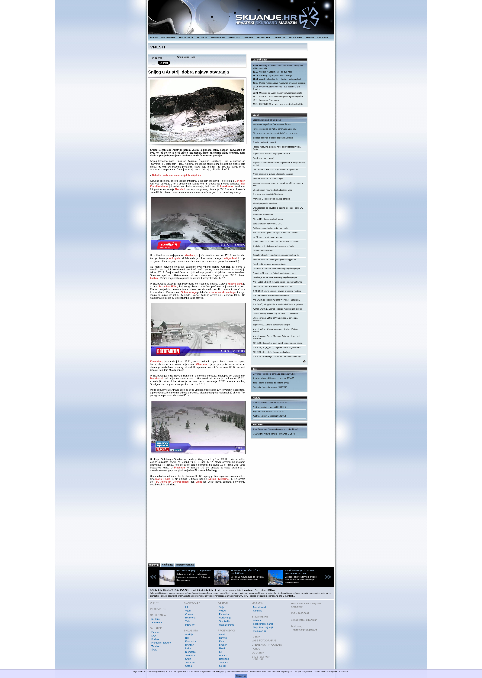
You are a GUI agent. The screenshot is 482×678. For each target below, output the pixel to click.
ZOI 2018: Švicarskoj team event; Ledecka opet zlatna (277, 343)
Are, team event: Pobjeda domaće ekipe (271, 295)
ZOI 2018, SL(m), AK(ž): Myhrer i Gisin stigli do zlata (276, 347)
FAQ (153, 635)
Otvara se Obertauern (266, 100)
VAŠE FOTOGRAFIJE (264, 640)
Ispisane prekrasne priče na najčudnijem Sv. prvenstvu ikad (278, 184)
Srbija (188, 659)
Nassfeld (180, 189)
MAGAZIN (280, 37)
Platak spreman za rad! (263, 158)
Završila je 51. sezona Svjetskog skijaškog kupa (275, 277)
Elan (221, 641)
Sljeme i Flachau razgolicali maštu (268, 219)
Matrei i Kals (162, 479)
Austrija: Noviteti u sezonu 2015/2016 (270, 402)
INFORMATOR (168, 37)
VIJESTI (154, 37)
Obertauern (202, 364)
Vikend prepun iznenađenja (265, 203)
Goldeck (190, 255)
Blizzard (223, 638)
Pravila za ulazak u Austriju (265, 142)
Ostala (188, 666)
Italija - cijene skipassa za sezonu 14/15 (271, 383)
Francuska (190, 641)
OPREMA (248, 37)
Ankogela (174, 258)
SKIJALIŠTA (234, 37)
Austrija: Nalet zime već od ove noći (272, 72)
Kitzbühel (223, 479)
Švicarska (190, 662)
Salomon (223, 662)
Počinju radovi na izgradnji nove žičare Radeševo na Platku (276, 148)
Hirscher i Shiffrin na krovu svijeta (268, 178)
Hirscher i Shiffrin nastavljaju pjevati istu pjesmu (274, 259)
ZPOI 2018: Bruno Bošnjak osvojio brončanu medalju (277, 291)
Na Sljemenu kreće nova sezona (267, 237)
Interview (189, 625)
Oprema (189, 614)
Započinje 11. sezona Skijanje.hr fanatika (271, 153)
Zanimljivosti (259, 607)
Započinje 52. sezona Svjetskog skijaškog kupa (274, 273)
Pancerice (224, 614)
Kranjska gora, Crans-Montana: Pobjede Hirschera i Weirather (276, 337)
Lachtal (154, 278)
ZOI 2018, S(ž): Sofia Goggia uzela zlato (271, 352)
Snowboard (157, 622)
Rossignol (224, 659)
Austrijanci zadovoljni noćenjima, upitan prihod (277, 79)
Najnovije (154, 564)
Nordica (223, 655)
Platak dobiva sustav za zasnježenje (269, 264)
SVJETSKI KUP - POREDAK (261, 658)
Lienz (199, 481)
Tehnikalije (224, 621)
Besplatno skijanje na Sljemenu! (267, 120)
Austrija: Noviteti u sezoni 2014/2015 (269, 407)
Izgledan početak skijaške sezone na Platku (273, 138)
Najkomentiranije (185, 564)
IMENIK (256, 636)
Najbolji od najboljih (263, 627)
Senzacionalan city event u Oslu (267, 224)
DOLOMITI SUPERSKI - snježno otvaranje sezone (276, 169)
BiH (187, 638)
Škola (154, 649)
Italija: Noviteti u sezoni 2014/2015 (268, 411)
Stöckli (222, 666)
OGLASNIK (323, 37)
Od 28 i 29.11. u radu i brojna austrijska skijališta (278, 104)
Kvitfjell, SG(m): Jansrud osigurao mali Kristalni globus (277, 309)
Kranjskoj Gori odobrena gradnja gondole (271, 199)
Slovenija (190, 655)
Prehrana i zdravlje (161, 642)
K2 (220, 652)
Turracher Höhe (168, 286)
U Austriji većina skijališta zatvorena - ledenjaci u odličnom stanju (278, 66)
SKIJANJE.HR (295, 37)
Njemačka (190, 652)
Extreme (155, 632)
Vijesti (188, 610)
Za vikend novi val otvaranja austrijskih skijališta (278, 96)
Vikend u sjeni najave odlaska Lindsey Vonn (272, 190)
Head (222, 648)
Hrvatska (189, 645)
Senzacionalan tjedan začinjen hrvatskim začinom (275, 232)
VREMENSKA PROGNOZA (267, 645)
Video (188, 621)
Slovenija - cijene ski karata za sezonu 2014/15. (274, 374)
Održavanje (225, 617)
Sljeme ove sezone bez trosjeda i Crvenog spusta (275, 133)
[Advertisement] (197, 525)
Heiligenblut (230, 258)
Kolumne (257, 610)
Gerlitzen (240, 180)
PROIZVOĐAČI (264, 37)
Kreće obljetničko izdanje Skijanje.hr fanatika (273, 174)
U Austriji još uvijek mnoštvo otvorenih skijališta (277, 93)
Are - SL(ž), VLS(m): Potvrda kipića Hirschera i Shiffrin (277, 282)
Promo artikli (259, 631)
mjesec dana (235, 283)
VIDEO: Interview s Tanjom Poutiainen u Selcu (274, 434)
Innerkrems (226, 186)
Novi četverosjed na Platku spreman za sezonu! (275, 129)
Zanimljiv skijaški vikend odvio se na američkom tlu (276, 255)
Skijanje (155, 619)
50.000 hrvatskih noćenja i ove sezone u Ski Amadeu (276, 88)
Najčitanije (167, 564)
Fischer (223, 645)
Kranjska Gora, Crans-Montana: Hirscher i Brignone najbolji (276, 330)
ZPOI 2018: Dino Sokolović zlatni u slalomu (272, 286)
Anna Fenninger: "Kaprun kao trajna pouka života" (275, 429)
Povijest (155, 639)
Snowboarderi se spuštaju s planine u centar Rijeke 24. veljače (278, 209)
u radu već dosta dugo (222, 292)
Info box (257, 620)
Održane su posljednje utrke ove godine (271, 228)
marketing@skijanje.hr (305, 629)
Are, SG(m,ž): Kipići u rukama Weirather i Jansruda (276, 300)
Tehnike (155, 646)
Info (187, 607)
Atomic (222, 634)
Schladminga (189, 292)
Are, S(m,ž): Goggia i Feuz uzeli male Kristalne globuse (278, 304)
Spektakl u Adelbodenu (263, 215)
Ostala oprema (226, 625)
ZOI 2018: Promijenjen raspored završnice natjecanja (277, 356)
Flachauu (179, 467)
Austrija (189, 634)
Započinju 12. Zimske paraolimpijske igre (271, 325)
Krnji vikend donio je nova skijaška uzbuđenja (273, 246)
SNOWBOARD (217, 37)
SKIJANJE (202, 37)
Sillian (212, 479)
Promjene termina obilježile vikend (268, 194)
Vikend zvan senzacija (263, 250)
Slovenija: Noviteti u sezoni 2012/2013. (270, 387)
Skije (221, 607)
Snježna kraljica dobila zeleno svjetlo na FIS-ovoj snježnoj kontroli (279, 163)
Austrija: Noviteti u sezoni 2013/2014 (269, 416)
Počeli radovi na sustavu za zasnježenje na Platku (275, 241)
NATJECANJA (186, 37)
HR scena (190, 617)
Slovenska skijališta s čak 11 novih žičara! (272, 124)
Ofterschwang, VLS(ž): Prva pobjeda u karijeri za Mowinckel (275, 319)
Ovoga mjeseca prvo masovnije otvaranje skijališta (279, 83)
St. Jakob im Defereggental (172, 481)
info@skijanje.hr (308, 620)
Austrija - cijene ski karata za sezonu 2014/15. (274, 378)
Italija (188, 648)
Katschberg (156, 361)
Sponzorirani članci (263, 624)
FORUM (310, 37)
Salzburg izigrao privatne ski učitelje (272, 75)
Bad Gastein (157, 378)
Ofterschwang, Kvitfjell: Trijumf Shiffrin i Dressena (275, 313)
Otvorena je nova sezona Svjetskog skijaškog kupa (276, 268)
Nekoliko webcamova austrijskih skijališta (176, 175)
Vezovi (222, 610)
